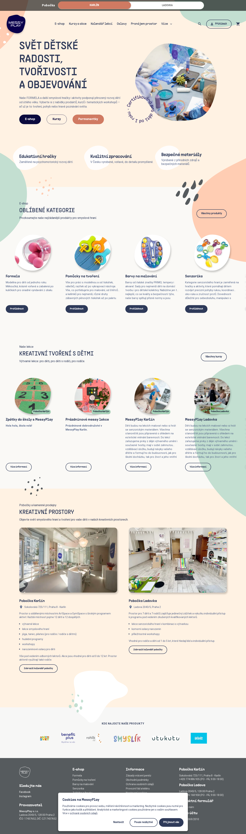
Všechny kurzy (213, 357)
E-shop (60, 24)
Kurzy (57, 119)
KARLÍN (94, 5)
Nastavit (118, 822)
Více (164, 24)
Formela (77, 775)
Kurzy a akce (77, 24)
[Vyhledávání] (199, 24)
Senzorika (78, 788)
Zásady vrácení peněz (138, 775)
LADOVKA (167, 5)
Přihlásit (221, 24)
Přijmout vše (171, 822)
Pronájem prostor (144, 24)
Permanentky (88, 119)
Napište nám (186, 807)
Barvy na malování (83, 784)
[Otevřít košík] (238, 24)
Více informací (18, 467)
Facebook (24, 792)
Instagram (25, 796)
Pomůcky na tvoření (84, 779)
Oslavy (122, 24)
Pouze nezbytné (143, 822)
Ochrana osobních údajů (140, 784)
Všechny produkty (211, 213)
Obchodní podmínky (137, 779)
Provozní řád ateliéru (138, 788)
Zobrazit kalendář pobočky (38, 668)
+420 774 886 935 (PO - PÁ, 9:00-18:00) (201, 779)
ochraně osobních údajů (83, 813)
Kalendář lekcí (102, 24)
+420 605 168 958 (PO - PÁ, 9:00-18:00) (201, 795)
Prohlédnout (17, 309)
